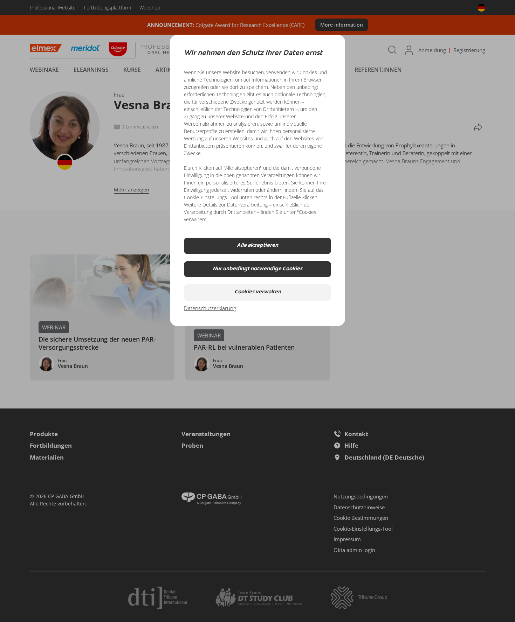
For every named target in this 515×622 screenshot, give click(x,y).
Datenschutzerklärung (210, 308)
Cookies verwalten (257, 292)
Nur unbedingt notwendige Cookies (257, 269)
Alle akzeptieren (257, 245)
